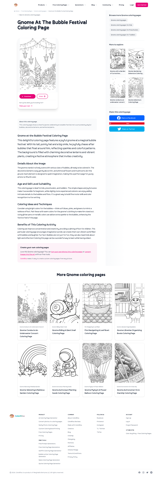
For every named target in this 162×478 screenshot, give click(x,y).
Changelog (71, 439)
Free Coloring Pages (60, 5)
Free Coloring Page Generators (49, 447)
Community (106, 5)
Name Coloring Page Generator (49, 460)
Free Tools (42, 440)
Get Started (141, 5)
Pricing (121, 5)
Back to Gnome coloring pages (30, 15)
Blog (93, 5)
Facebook (100, 418)
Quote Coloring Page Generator (49, 464)
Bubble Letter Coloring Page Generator (48, 455)
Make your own (24, 106)
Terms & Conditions (74, 453)
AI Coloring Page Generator (48, 418)
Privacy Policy (72, 457)
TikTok (99, 432)
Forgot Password (132, 425)
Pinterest (100, 421)
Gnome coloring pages (40, 11)
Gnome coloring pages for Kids (121, 25)
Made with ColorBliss (75, 425)
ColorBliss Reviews (74, 421)
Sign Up (128, 418)
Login (132, 5)
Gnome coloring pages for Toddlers (123, 35)
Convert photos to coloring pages (50, 421)
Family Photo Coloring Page (48, 425)
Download (27, 96)
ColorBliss (23, 259)
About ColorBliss (73, 418)
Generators (79, 5)
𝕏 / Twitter (101, 429)
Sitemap (71, 436)
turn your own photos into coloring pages (66, 252)
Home (17, 11)
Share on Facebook (128, 118)
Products (41, 5)
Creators (71, 429)
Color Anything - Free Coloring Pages (138, 433)
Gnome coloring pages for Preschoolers (124, 30)
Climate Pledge (73, 450)
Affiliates (71, 446)
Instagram (100, 425)
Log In (128, 421)
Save (127, 123)
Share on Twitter (128, 129)
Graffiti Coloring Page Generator (50, 451)
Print (41, 96)
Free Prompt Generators (47, 444)
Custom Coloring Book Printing (49, 429)
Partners (71, 443)
